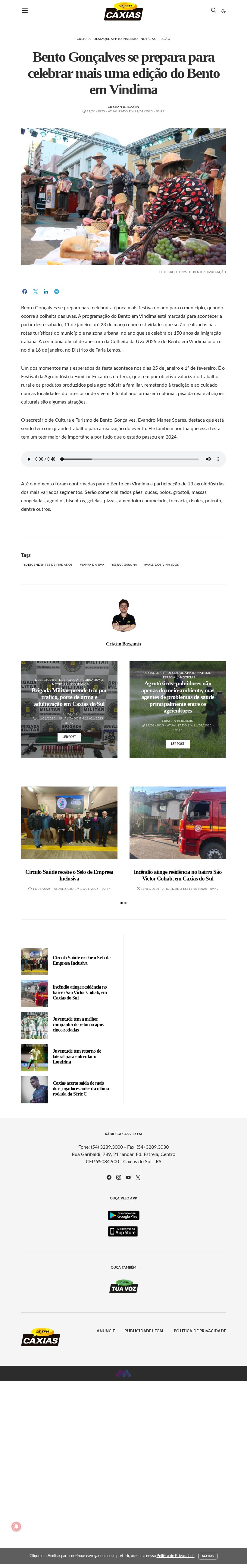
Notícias (148, 38)
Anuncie (106, 1331)
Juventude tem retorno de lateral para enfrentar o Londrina (77, 1056)
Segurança (79, 684)
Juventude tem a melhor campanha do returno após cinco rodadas (78, 1024)
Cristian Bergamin (123, 106)
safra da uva (93, 564)
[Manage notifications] (16, 1526)
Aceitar (208, 1556)
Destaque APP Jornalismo (116, 38)
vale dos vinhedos (162, 564)
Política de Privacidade (200, 1331)
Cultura (84, 38)
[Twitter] (138, 1177)
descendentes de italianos (48, 564)
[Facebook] (109, 1177)
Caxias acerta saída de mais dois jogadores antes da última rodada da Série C (81, 1088)
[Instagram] (118, 1177)
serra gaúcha (125, 564)
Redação (69, 714)
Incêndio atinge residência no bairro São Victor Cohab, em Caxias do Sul (178, 875)
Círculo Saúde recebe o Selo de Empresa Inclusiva (69, 875)
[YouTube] (128, 1177)
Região (164, 38)
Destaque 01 (45, 679)
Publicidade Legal (144, 1331)
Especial (170, 677)
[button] (223, 11)
